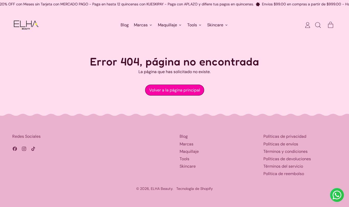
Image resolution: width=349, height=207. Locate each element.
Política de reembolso (283, 173)
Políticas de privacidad (284, 136)
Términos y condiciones (285, 151)
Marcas (186, 144)
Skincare (188, 166)
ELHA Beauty (161, 188)
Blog (125, 25)
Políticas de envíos (280, 144)
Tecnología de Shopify (194, 188)
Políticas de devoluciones (287, 159)
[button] (317, 25)
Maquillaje (189, 151)
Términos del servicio (283, 166)
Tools (184, 159)
